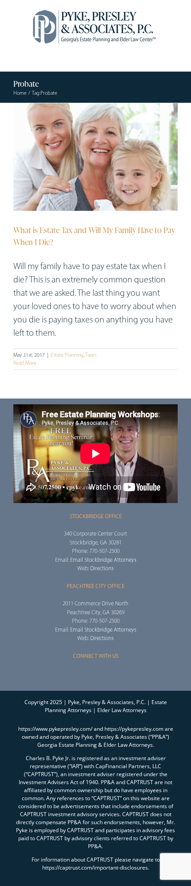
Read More (24, 363)
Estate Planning (67, 355)
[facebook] (67, 672)
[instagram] (95, 672)
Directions (102, 568)
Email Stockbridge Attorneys (103, 559)
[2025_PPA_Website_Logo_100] (95, 9)
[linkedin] (124, 672)
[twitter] (81, 672)
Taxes (90, 355)
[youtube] (109, 672)
